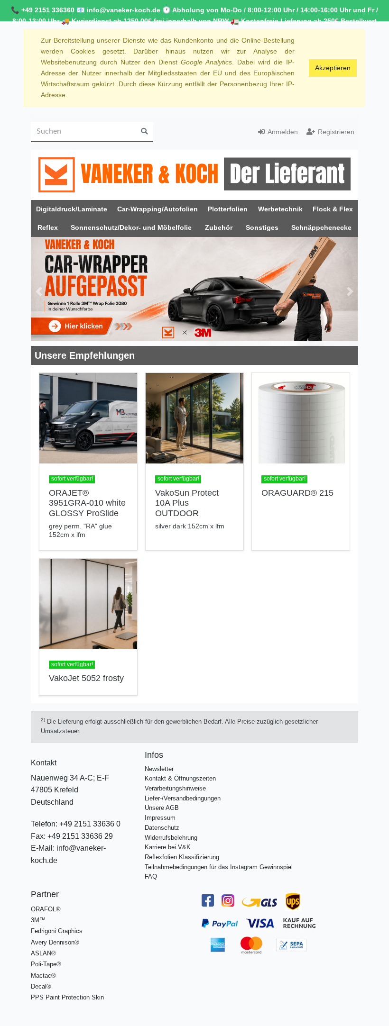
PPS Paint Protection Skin (67, 997)
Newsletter (159, 768)
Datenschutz (162, 827)
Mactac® (43, 975)
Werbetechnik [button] (280, 209)
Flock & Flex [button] (333, 209)
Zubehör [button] (218, 227)
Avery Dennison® (55, 942)
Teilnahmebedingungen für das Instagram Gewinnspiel (219, 867)
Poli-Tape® (46, 964)
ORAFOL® (46, 909)
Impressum (160, 817)
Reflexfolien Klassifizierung (182, 857)
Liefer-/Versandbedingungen (183, 798)
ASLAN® (43, 953)
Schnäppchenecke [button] (321, 227)
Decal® (41, 986)
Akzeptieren (333, 68)
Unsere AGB (162, 807)
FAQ (151, 876)
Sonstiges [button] (262, 227)
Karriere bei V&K (168, 847)
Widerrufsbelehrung (171, 837)
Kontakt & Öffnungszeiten (180, 778)
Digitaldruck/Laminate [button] (71, 209)
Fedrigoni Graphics (57, 931)
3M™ (38, 920)
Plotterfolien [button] (228, 209)
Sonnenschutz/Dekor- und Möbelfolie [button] (131, 227)
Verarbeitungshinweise (175, 788)
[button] (39, 291)
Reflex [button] (47, 227)
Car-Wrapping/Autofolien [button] (157, 209)
